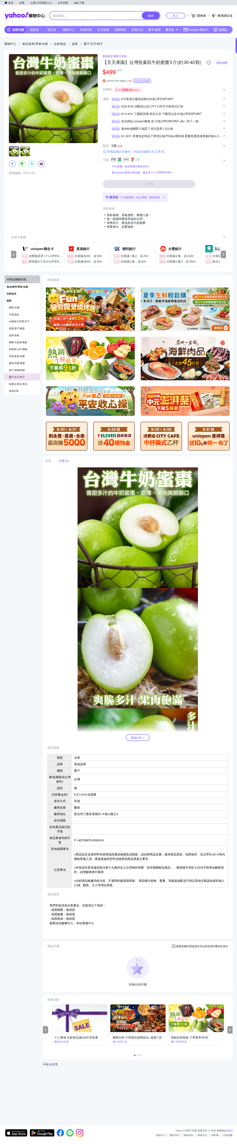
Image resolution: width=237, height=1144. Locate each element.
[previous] (13, 254)
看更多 (170, 29)
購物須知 (188, 1135)
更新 (229, 1130)
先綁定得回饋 (142, 80)
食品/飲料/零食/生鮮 (35, 44)
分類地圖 (228, 1135)
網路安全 (202, 1135)
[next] (223, 254)
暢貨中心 (69, 29)
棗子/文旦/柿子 (93, 44)
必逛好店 (137, 29)
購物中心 (10, 44)
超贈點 (222, 29)
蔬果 (75, 44)
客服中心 (161, 1135)
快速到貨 (86, 29)
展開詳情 (136, 737)
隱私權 (215, 1135)
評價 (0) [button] (64, 460)
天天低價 (103, 29)
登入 (175, 15)
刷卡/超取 (154, 29)
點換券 (34, 29)
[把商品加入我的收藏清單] (208, 63)
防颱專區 (120, 29)
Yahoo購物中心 (24, 15)
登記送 (51, 29)
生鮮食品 (60, 44)
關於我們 (174, 1135)
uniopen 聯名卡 (198, 29)
